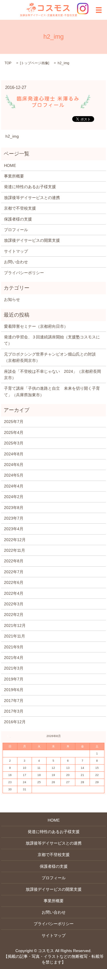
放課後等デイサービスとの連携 (32, 197)
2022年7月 (13, 572)
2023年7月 (13, 518)
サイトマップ (16, 251)
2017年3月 (13, 711)
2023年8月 (13, 507)
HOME (10, 165)
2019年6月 (13, 689)
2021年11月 (14, 636)
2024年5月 (13, 475)
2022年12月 (15, 539)
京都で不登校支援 (20, 208)
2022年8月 (13, 561)
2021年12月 (15, 625)
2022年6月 (13, 582)
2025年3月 (13, 443)
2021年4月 (13, 657)
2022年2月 (13, 614)
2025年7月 (13, 421)
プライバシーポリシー (24, 272)
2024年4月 (13, 486)
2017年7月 (13, 700)
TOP (8, 63)
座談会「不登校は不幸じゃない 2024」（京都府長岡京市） (52, 374)
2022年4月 (13, 593)
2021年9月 (13, 647)
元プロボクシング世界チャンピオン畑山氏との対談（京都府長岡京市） (50, 357)
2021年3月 (13, 668)
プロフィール (16, 229)
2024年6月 (13, 464)
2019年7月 (13, 679)
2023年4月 (13, 529)
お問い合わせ (16, 262)
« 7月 (8, 736)
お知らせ (12, 299)
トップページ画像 (34, 63)
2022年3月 (13, 604)
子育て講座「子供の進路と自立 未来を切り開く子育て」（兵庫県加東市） (52, 391)
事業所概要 (14, 176)
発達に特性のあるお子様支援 (30, 186)
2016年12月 (15, 722)
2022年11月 (14, 550)
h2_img (12, 136)
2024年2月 (13, 496)
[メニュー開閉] (99, 10)
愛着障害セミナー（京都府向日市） (36, 326)
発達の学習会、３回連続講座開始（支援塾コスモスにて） (52, 340)
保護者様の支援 (18, 219)
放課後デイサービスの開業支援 (32, 240)
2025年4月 (13, 432)
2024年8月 (13, 454)
